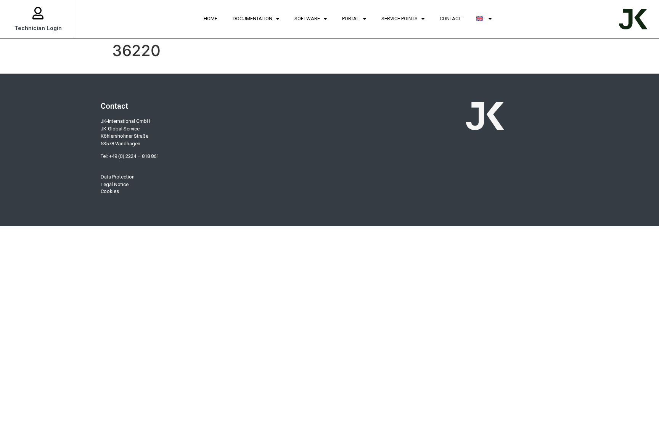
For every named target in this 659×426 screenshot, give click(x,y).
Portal (350, 18)
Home (210, 18)
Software (307, 18)
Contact (450, 18)
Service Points (399, 18)
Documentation (252, 18)
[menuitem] (484, 19)
